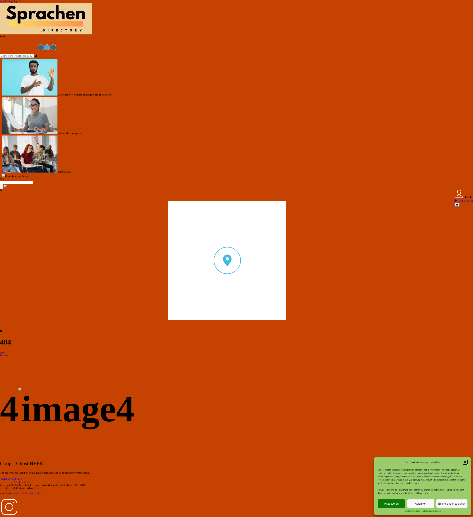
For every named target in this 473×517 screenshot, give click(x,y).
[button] (465, 462)
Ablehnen (420, 503)
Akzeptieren (391, 503)
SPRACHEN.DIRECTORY (27, 493)
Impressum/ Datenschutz (15, 482)
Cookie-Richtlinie (412, 511)
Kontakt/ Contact (11, 478)
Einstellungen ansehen (451, 503)
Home (2, 352)
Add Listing (6, 1)
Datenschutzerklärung (431, 511)
